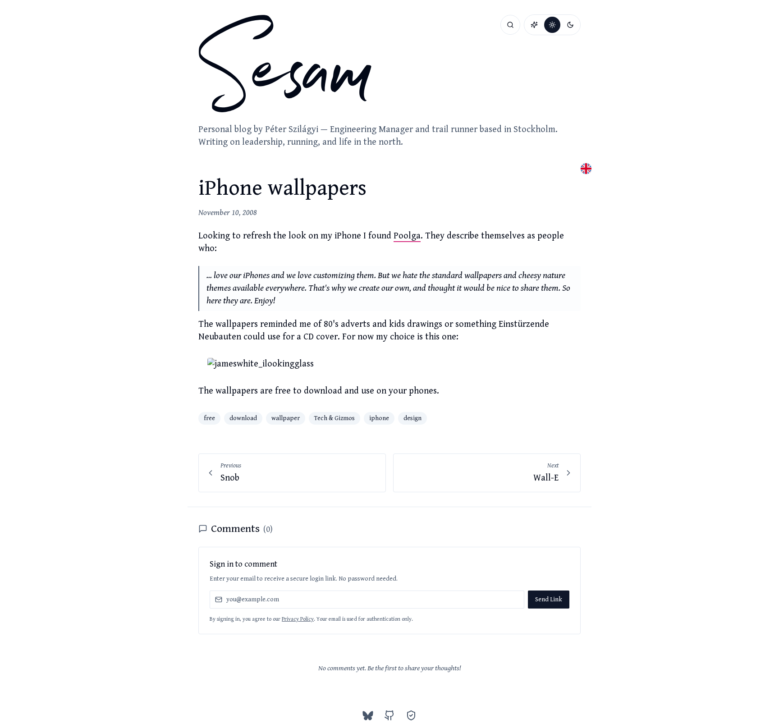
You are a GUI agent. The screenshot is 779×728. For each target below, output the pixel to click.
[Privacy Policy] (411, 715)
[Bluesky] (367, 715)
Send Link (548, 599)
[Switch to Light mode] (552, 25)
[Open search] (510, 25)
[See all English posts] (586, 168)
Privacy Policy (298, 619)
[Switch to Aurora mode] (534, 25)
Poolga (407, 236)
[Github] (389, 715)
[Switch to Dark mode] (570, 25)
